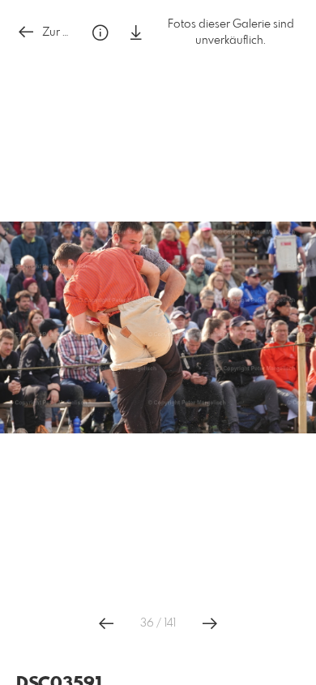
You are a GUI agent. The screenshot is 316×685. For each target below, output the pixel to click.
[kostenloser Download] (136, 33)
